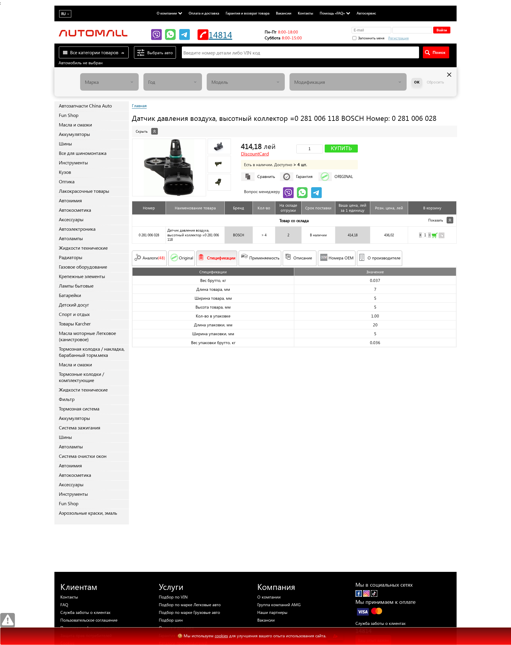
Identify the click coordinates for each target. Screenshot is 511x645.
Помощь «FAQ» (332, 13)
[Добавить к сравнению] (441, 236)
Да (335, 636)
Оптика (67, 181)
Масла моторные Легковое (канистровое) (87, 336)
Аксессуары (71, 219)
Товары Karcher (75, 323)
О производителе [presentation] (384, 258)
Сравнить (266, 176)
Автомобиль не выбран (81, 62)
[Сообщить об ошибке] (7, 620)
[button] (429, 37)
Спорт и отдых (74, 314)
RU (63, 14)
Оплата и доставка (204, 13)
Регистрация (398, 38)
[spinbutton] (425, 235)
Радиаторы (70, 257)
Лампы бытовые (76, 286)
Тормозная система (79, 408)
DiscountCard (255, 154)
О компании (167, 13)
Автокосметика (75, 210)
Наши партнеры (272, 612)
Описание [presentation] (302, 258)
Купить (341, 148)
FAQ (64, 604)
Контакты (305, 13)
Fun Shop (68, 115)
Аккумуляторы (74, 134)
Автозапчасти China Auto (85, 105)
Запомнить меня (371, 38)
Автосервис (366, 13)
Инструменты (73, 162)
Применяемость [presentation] (264, 258)
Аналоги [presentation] (154, 258)
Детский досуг (74, 304)
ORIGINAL (343, 176)
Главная (139, 105)
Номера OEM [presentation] (341, 258)
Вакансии (283, 13)
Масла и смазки (75, 124)
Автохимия (70, 200)
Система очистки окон (82, 456)
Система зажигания (79, 427)
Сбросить (435, 82)
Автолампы (71, 238)
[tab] (294, 128)
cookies (221, 635)
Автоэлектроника (77, 229)
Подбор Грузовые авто (189, 612)
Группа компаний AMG (279, 604)
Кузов (65, 172)
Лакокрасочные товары (84, 191)
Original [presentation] (186, 258)
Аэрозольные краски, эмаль (88, 513)
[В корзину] (435, 236)
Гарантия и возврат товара (247, 13)
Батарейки (70, 295)
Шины (65, 143)
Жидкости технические (83, 248)
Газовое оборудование (83, 267)
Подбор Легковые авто (190, 604)
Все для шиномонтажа (82, 153)
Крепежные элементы (82, 276)
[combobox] (109, 82)
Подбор (173, 597)
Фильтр (67, 399)
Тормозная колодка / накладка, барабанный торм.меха (91, 352)
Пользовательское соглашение (88, 620)
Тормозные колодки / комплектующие (81, 377)
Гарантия (304, 176)
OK (417, 82)
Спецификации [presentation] (221, 258)
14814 (220, 34)
